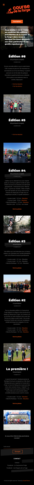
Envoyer (17, 451)
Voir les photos (17, 86)
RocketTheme (26, 480)
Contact (17, 462)
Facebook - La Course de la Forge (17, 465)
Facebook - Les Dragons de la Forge (17, 468)
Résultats (25, 198)
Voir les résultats (17, 84)
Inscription (17, 21)
